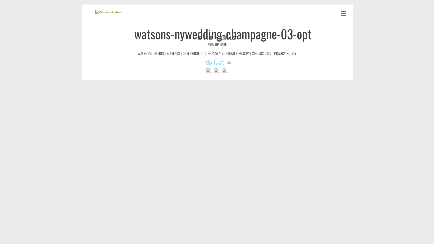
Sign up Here (217, 44)
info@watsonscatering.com (228, 53)
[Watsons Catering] (112, 12)
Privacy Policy (285, 53)
